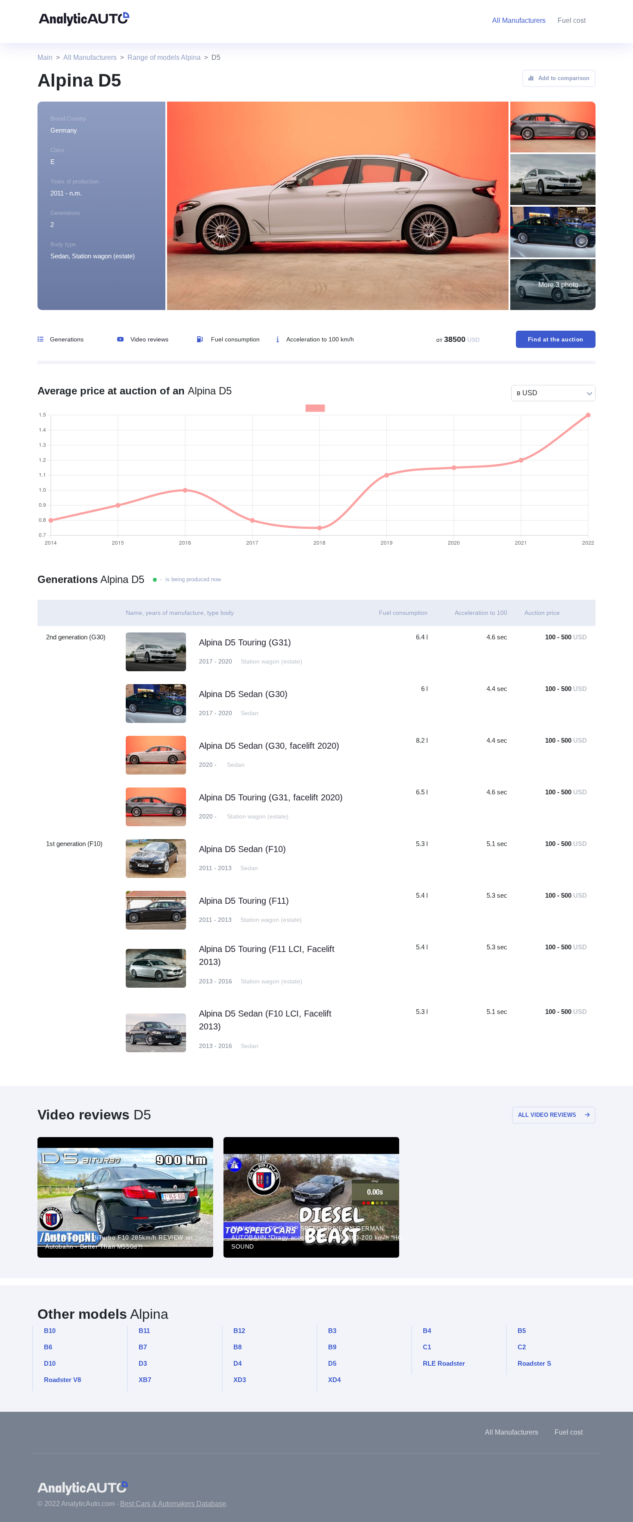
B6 (48, 1347)
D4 (237, 1363)
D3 (143, 1363)
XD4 (334, 1379)
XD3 (239, 1379)
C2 (522, 1347)
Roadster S (534, 1363)
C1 (427, 1347)
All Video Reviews (547, 1115)
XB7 (145, 1379)
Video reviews (149, 339)
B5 (522, 1330)
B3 (332, 1330)
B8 (237, 1347)
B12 (239, 1330)
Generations (67, 339)
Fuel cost (572, 20)
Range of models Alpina (164, 57)
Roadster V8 (62, 1379)
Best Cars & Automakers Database (173, 1503)
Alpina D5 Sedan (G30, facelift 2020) (269, 745)
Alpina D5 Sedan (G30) (243, 694)
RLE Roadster (444, 1363)
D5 (332, 1363)
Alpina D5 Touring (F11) (244, 900)
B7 (143, 1347)
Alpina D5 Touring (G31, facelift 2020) (271, 797)
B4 (427, 1330)
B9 (332, 1347)
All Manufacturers (90, 57)
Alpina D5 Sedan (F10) (242, 849)
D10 (50, 1363)
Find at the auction (555, 339)
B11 (144, 1330)
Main (45, 57)
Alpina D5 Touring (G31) (245, 642)
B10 (50, 1330)
